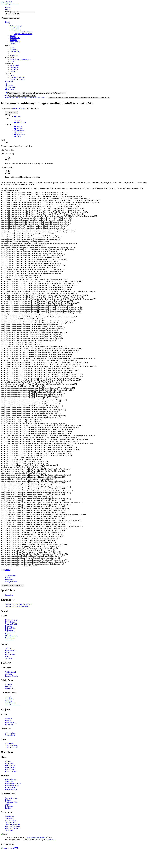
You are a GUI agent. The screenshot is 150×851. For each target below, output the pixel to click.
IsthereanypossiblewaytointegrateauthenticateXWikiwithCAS (26, 97)
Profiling (8, 808)
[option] (77, 161)
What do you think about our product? (18, 604)
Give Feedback (10, 820)
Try (6, 83)
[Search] (12, 12)
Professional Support (17, 79)
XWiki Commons (11, 747)
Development (14, 67)
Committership (10, 767)
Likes (18, 136)
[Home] (6, 93)
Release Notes (10, 628)
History (19, 132)
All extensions (10, 733)
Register (8, 7)
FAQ (7, 95)
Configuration (10, 688)
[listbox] (75, 165)
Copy (18, 116)
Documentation (10, 650)
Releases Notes (15, 38)
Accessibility (9, 640)
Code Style (9, 781)
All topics (8, 674)
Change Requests (11, 582)
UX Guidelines (10, 787)
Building (8, 800)
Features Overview (11, 676)
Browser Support (11, 771)
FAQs (12, 75)
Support (8, 648)
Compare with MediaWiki (23, 34)
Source (19, 126)
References (13, 40)
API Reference (10, 703)
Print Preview (21, 122)
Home (7, 22)
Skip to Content (6, 2)
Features (8, 720)
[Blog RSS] (18, 848)
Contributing (9, 816)
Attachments (20, 130)
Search (7, 12)
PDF (7, 160)
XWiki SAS (51, 840)
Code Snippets (15, 51)
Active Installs (15, 42)
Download (9, 81)
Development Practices (13, 783)
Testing (7, 804)
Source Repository (11, 798)
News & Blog (14, 28)
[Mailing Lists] (16, 848)
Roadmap (13, 36)
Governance (9, 763)
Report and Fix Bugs (12, 826)
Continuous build (11, 802)
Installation (9, 686)
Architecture (9, 699)
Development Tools (12, 785)
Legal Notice (9, 638)
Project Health (10, 765)
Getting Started (10, 672)
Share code (9, 830)
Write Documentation (12, 824)
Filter (3, 150)
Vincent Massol (18, 108)
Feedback (13, 71)
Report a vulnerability (12, 828)
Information (20, 134)
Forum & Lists (10, 654)
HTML (7, 173)
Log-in (7, 9)
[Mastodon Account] (6, 848)
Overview (8, 718)
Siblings (19, 128)
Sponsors (8, 658)
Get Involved (14, 65)
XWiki (12, 48)
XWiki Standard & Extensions (20, 59)
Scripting (8, 701)
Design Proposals (11, 789)
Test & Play (9, 818)
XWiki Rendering (11, 745)
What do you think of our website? (17, 606)
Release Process (10, 780)
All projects (14, 55)
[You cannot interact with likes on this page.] (3, 570)
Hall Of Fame (10, 769)
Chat (7, 656)
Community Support (17, 77)
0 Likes (7, 570)
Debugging (9, 806)
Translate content (11, 822)
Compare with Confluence (23, 32)
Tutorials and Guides (12, 705)
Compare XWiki (15, 30)
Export (18, 120)
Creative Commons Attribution (36, 838)
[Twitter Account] (14, 848)
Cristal (12, 61)
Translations (14, 69)
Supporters (9, 595)
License (12, 44)
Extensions (13, 50)
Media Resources (11, 636)
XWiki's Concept (16, 26)
